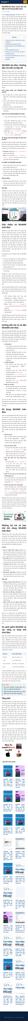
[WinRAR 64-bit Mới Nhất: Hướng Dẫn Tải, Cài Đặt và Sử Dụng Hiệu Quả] (20, 796)
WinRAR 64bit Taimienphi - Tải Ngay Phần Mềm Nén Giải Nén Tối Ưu (20, 855)
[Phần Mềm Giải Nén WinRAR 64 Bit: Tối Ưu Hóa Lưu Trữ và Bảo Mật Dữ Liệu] (20, 892)
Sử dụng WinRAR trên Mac (12, 49)
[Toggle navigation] (25, 1)
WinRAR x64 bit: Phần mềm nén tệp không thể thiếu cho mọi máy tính (20, 880)
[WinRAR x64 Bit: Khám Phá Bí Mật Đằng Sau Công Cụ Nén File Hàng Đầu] (20, 868)
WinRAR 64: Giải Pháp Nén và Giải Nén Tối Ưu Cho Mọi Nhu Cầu (8, 904)
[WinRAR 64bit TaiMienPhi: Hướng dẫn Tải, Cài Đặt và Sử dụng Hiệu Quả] (20, 843)
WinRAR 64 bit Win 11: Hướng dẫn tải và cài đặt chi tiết (8, 975)
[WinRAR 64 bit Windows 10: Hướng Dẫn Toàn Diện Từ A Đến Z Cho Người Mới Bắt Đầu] (8, 820)
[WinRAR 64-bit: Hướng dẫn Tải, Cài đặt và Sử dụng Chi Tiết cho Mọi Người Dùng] (20, 941)
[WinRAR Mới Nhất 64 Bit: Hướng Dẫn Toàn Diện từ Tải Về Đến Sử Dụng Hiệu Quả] (8, 917)
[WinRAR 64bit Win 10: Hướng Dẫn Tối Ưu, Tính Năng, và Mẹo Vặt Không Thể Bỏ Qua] (8, 771)
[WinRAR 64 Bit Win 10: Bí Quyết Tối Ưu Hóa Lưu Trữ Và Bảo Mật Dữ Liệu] (8, 796)
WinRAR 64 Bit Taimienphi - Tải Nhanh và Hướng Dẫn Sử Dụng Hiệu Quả (20, 929)
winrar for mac (10, 14)
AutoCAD (5, 2)
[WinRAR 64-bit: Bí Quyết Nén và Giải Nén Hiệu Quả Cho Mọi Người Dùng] (8, 892)
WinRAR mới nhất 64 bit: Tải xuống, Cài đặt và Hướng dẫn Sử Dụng (8, 929)
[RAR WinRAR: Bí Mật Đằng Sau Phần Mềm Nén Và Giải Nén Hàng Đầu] (20, 988)
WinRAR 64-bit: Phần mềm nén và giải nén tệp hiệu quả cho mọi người (20, 952)
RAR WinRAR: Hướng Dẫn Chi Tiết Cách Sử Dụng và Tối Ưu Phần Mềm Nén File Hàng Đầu (20, 1000)
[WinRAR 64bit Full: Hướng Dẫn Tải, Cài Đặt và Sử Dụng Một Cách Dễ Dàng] (20, 820)
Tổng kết (8, 59)
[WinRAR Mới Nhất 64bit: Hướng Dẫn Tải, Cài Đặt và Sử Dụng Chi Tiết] (8, 843)
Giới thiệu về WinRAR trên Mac (13, 44)
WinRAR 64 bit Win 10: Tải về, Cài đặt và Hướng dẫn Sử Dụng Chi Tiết (8, 808)
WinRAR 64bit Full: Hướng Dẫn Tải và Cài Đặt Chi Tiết (20, 830)
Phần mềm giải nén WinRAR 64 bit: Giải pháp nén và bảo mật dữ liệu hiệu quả (20, 904)
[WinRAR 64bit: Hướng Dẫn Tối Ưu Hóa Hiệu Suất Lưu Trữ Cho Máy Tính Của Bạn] (8, 941)
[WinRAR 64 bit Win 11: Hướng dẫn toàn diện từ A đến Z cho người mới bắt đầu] (8, 964)
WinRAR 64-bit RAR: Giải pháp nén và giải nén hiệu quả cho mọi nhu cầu (20, 976)
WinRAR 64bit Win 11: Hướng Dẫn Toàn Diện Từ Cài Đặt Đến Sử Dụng (8, 880)
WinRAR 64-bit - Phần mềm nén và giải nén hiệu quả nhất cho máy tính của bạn (8, 1000)
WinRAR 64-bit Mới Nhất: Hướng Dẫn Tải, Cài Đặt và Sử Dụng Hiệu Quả (20, 808)
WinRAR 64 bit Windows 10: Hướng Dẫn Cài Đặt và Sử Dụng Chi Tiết (8, 831)
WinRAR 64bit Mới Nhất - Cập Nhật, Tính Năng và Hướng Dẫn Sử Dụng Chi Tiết (20, 783)
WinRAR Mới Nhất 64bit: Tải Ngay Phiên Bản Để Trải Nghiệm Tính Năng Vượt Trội (8, 855)
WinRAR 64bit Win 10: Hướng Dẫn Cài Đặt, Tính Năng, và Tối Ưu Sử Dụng (8, 782)
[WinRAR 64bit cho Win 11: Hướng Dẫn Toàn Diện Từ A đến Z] (8, 868)
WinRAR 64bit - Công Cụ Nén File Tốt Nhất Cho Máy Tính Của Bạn (8, 952)
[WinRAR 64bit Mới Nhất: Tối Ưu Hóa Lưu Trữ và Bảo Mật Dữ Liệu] (20, 771)
